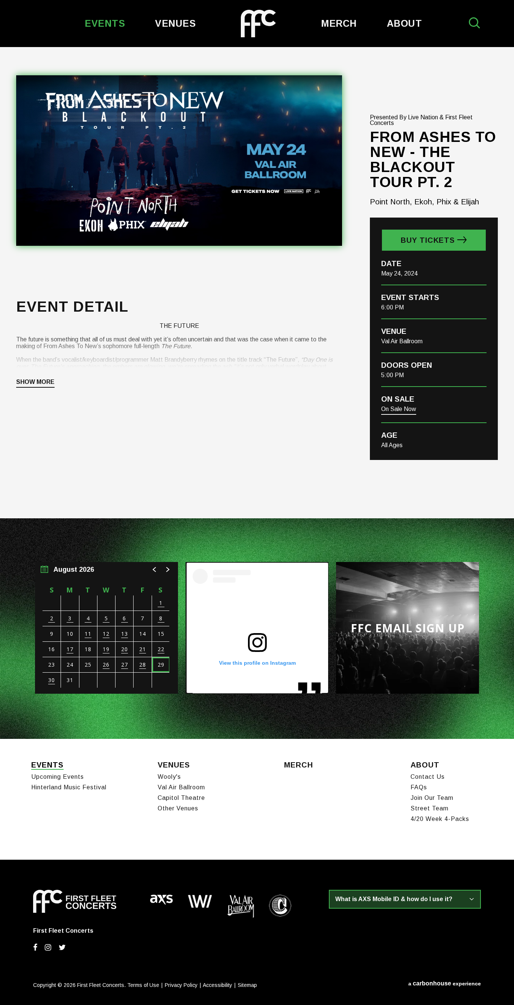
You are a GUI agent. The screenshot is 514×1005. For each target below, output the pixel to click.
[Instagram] (48, 947)
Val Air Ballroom (181, 787)
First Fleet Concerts (258, 23)
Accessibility (217, 985)
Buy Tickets (428, 240)
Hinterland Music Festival (68, 787)
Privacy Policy (181, 985)
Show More (35, 382)
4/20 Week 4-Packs (440, 819)
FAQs (419, 787)
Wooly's (169, 777)
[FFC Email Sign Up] (407, 628)
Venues (175, 23)
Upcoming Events (57, 777)
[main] (257, 393)
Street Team (430, 808)
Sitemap (247, 985)
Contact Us (428, 777)
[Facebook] (35, 947)
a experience (444, 983)
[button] (155, 569)
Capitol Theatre (181, 798)
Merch (339, 23)
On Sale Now (398, 409)
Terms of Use (143, 985)
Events (105, 23)
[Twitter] (62, 947)
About (404, 23)
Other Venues (178, 808)
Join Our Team (432, 798)
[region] (106, 628)
